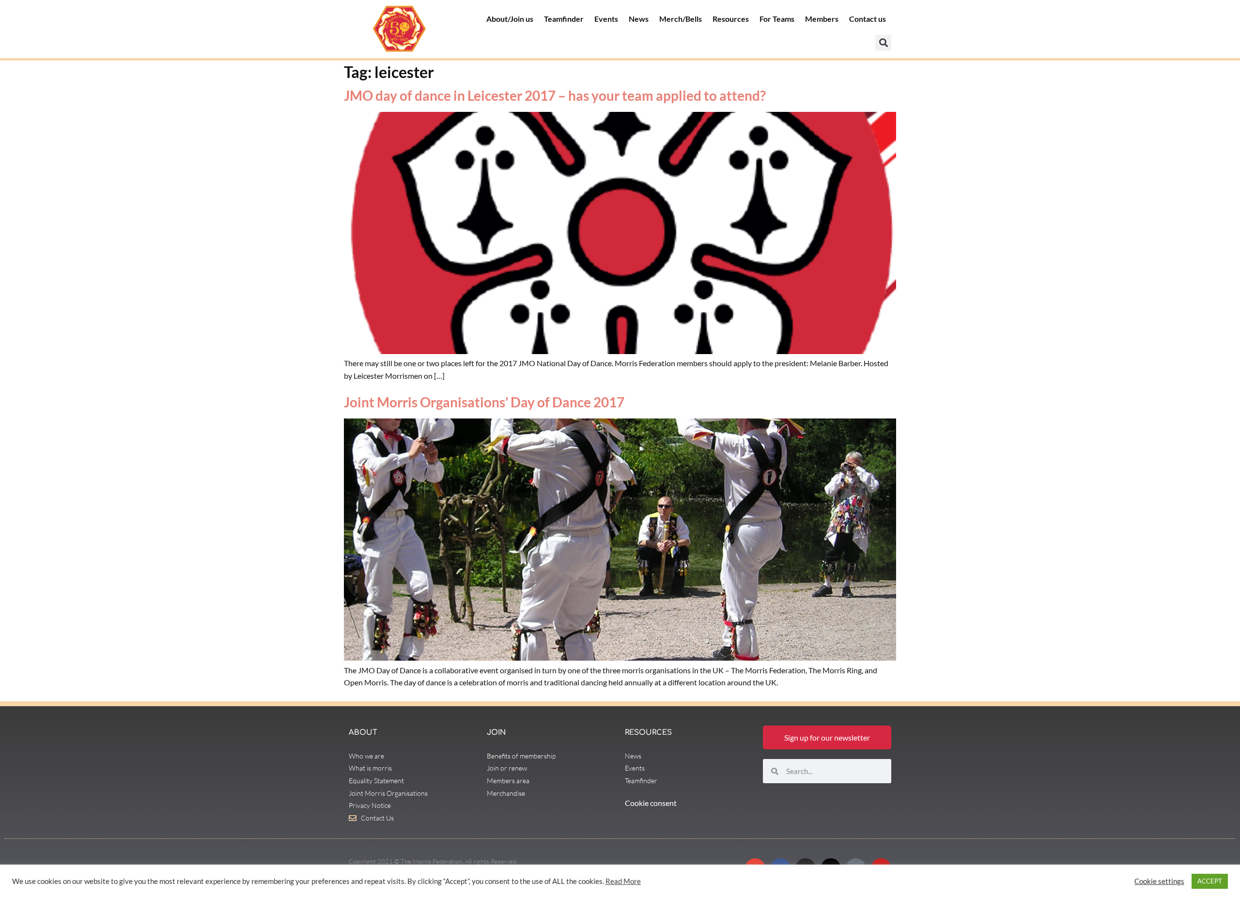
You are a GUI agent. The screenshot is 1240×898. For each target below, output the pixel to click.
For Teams (777, 18)
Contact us (867, 18)
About (363, 732)
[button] (883, 43)
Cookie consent (651, 802)
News (639, 18)
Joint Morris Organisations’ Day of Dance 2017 (484, 402)
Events (606, 18)
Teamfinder (564, 18)
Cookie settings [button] (1159, 881)
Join (496, 732)
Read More (623, 881)
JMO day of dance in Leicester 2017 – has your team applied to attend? (555, 95)
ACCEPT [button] (1209, 881)
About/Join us (509, 18)
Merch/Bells (680, 18)
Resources (731, 18)
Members (821, 18)
